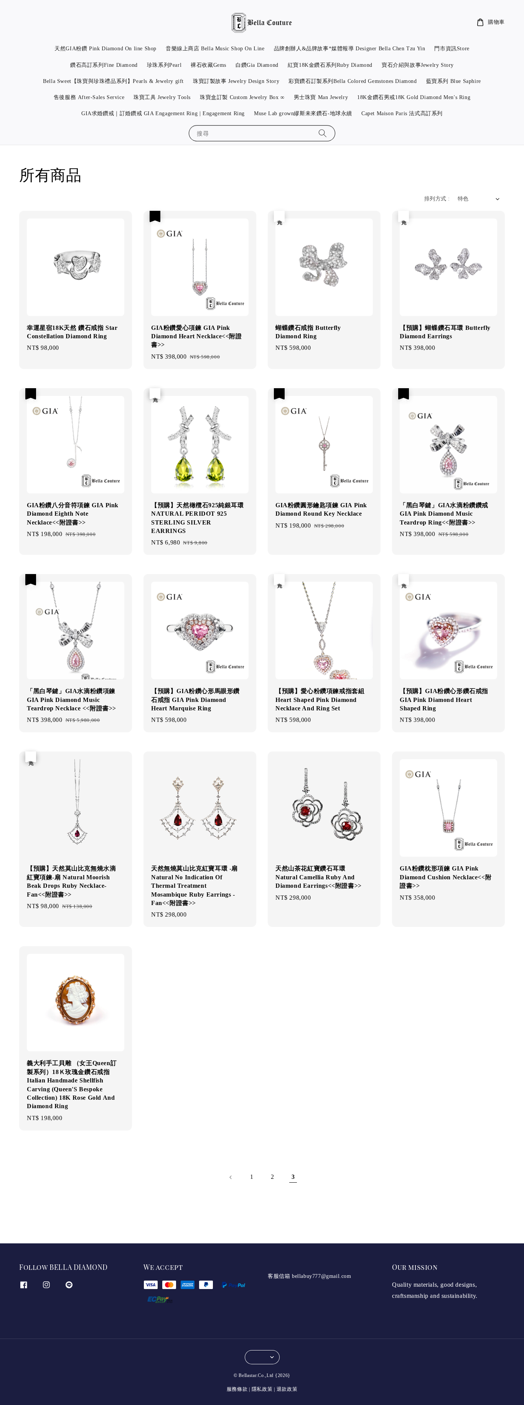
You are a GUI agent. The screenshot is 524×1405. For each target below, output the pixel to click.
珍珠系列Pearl (164, 65)
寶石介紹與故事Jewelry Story (418, 65)
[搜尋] (322, 133)
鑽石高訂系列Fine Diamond (104, 65)
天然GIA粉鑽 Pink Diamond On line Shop (105, 48)
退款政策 (287, 1389)
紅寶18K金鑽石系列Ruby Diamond (330, 65)
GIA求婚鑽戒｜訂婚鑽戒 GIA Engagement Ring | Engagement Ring (163, 113)
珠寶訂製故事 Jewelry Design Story (236, 81)
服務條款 (237, 1389)
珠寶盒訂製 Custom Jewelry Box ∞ (242, 97)
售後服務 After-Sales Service (89, 97)
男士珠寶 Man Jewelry (321, 97)
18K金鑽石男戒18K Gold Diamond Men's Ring (413, 97)
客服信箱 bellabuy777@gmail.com (309, 1276)
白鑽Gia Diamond (257, 65)
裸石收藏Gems (208, 65)
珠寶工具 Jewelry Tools (162, 97)
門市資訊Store (451, 48)
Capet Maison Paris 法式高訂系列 (402, 113)
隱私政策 (262, 1389)
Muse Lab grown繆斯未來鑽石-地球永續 (303, 113)
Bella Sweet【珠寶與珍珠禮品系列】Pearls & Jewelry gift (113, 81)
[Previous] (230, 1177)
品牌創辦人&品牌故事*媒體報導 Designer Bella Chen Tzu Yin (349, 48)
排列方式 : (437, 199)
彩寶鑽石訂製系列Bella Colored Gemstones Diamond (352, 81)
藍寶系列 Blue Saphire (453, 81)
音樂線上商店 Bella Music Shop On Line (215, 48)
